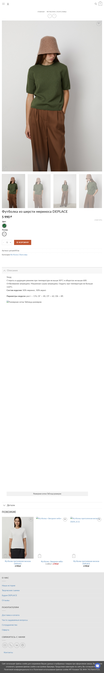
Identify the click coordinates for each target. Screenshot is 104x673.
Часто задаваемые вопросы (15, 620)
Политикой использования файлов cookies (51, 670)
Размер (5, 230)
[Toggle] (4, 270)
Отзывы (6, 600)
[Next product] (50, 16)
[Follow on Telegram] (22, 645)
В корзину (23, 242)
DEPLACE (52, 4)
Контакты (8, 652)
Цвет (4, 222)
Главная (41, 11)
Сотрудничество (9, 625)
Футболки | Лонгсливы (56, 11)
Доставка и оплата (10, 615)
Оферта (5, 630)
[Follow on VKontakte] (17, 645)
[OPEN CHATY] (97, 667)
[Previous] (2, 544)
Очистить (98, 220)
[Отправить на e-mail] (5, 645)
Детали (11, 505)
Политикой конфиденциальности (18, 670)
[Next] (102, 544)
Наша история (8, 586)
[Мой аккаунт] (8, 4)
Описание (12, 270)
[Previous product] (54, 16)
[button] (3, 4)
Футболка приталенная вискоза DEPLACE (18, 562)
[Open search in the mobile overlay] (96, 4)
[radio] (4, 226)
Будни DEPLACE (9, 595)
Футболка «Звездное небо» (52, 562)
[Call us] (11, 645)
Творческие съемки (11, 590)
